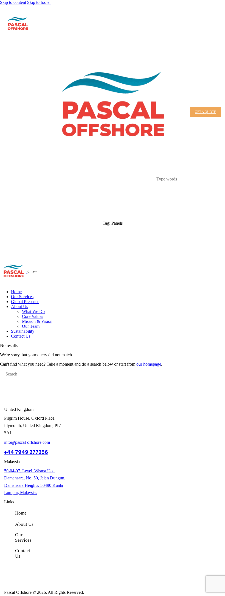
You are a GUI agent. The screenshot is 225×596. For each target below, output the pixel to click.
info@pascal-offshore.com (27, 442)
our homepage (148, 364)
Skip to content (13, 2)
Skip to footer (39, 2)
